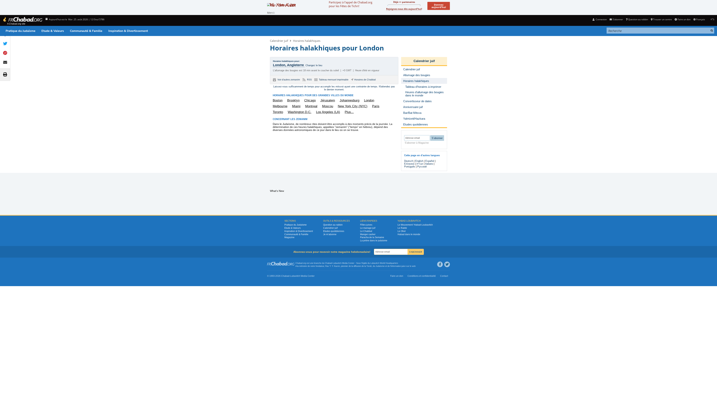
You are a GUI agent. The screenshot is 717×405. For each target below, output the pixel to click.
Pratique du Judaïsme (20, 31)
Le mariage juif (367, 228)
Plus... (349, 112)
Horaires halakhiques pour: (286, 61)
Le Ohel (402, 231)
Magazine (289, 237)
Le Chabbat (366, 231)
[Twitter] (447, 264)
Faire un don (684, 19)
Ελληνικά (409, 163)
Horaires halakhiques (306, 41)
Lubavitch (337, 263)
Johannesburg (349, 100)
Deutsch (408, 161)
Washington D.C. (299, 112)
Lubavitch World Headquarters (384, 263)
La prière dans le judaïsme (373, 240)
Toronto (278, 112)
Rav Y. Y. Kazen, (332, 266)
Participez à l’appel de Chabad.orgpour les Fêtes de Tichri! (350, 4)
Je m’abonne (329, 234)
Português (409, 166)
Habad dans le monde (409, 234)
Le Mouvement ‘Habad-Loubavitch (415, 225)
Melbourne (280, 106)
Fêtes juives (366, 225)
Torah (369, 266)
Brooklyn (293, 100)
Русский (422, 166)
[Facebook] (440, 264)
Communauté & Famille (86, 31)
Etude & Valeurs (52, 31)
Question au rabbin (638, 19)
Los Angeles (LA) (328, 112)
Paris (375, 106)
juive (404, 266)
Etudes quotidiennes (333, 231)
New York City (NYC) (352, 106)
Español (429, 161)
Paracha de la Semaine (372, 237)
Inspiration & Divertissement (128, 31)
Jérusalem (327, 100)
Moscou (327, 106)
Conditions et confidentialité (422, 276)
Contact (444, 276)
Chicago (310, 100)
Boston (277, 100)
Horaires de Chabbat (365, 79)
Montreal (311, 106)
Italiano (429, 163)
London (369, 100)
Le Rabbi (402, 228)
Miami (296, 106)
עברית (420, 163)
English (419, 161)
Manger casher (367, 234)
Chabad (328, 263)
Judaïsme (380, 266)
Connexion (601, 19)
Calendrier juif (279, 41)
